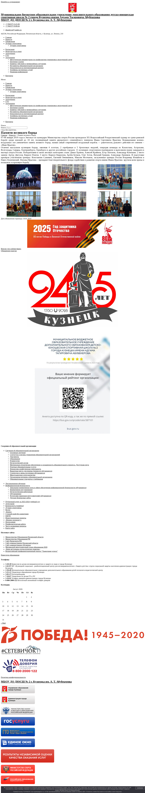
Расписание (9, 49)
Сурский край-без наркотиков (17, 514)
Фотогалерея (10, 522)
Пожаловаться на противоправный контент (27, 68)
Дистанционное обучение (15, 484)
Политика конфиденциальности (13, 677)
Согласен (140, 788)
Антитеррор (10, 58)
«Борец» (8, 512)
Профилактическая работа (15, 524)
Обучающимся (15, 494)
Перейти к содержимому (10, 2)
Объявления (10, 41)
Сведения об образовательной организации (22, 451)
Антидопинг (10, 53)
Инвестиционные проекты (15, 518)
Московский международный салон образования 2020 (26, 547)
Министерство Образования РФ (17, 539)
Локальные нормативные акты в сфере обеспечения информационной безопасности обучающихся (48, 488)
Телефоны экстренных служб (21, 70)
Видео (7, 510)
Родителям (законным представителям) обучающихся (30, 496)
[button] (72, 80)
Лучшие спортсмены (13, 43)
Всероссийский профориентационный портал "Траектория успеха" (31, 551)
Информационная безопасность (17, 486)
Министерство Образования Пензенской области (24, 537)
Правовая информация (19, 72)
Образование (15, 459)
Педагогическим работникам (21, 492)
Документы (14, 457)
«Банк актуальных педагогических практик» (22, 549)
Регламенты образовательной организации (26, 66)
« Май (3, 623)
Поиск (3, 128)
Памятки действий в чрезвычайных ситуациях (28, 64)
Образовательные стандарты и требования (26, 479)
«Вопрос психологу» (13, 520)
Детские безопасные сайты (20, 498)
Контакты (9, 76)
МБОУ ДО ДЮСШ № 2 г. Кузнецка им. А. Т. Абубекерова (36, 19)
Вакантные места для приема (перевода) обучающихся (31, 471)
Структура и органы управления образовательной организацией (35, 455)
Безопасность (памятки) (14, 506)
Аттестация (9, 504)
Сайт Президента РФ (13, 541)
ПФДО (8, 516)
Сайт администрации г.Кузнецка (18, 545)
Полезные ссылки (17, 62)
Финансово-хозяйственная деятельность (25, 469)
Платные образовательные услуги (23, 467)
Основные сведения (17, 453)
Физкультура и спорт (13, 51)
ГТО (7, 55)
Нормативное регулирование (21, 490)
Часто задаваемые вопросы (15, 526)
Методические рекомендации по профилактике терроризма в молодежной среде (41, 60)
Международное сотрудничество (22, 475)
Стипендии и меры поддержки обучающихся (27, 473)
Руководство (15, 461)
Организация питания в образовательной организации (31, 477)
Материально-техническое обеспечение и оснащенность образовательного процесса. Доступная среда (49, 465)
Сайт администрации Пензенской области (21, 543)
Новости (8, 39)
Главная (8, 37)
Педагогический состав (19, 463)
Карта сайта (10, 528)
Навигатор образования (10, 555)
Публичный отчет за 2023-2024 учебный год (22, 502)
